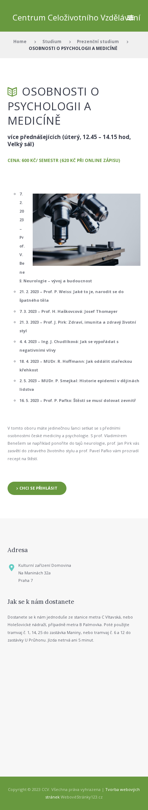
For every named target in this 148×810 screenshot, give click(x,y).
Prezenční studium (98, 41)
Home (20, 41)
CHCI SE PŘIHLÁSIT (38, 488)
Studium (51, 41)
